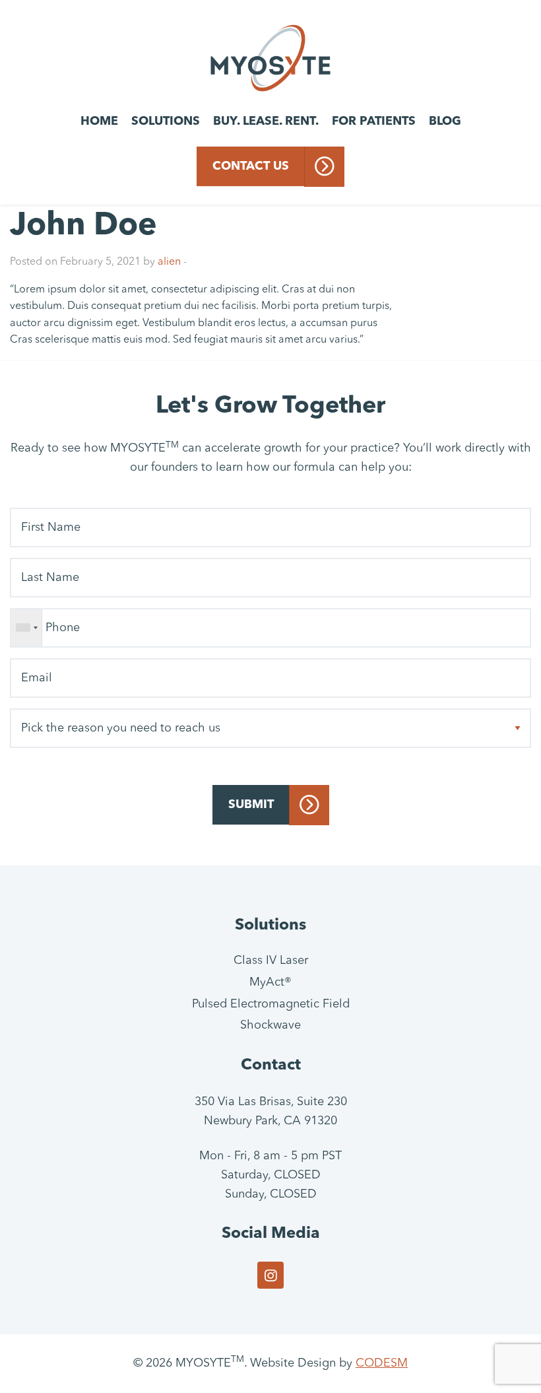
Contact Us (250, 166)
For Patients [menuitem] (374, 121)
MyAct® (270, 982)
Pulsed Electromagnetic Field (271, 1004)
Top (509, 1361)
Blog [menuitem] (445, 121)
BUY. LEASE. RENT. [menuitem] (266, 121)
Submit (251, 805)
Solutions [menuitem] (165, 121)
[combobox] (26, 627)
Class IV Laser (271, 961)
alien (169, 262)
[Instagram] (270, 1275)
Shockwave (270, 1025)
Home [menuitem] (99, 121)
